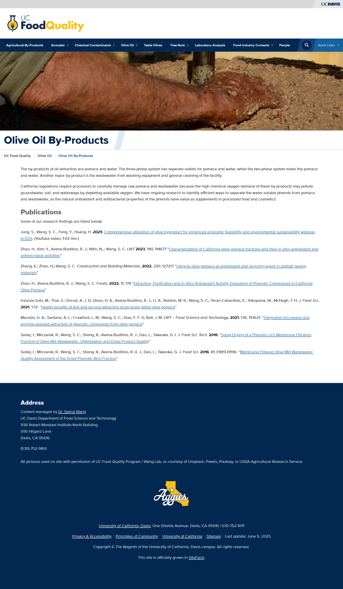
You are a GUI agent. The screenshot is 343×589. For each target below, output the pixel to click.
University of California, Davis (124, 525)
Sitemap (213, 536)
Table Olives (153, 45)
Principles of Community (137, 536)
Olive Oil (127, 45)
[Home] (46, 23)
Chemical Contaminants (93, 45)
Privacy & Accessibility (92, 536)
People (284, 45)
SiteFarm (196, 557)
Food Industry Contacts (251, 45)
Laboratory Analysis (210, 45)
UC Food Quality (17, 155)
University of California (182, 536)
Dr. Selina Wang (72, 411)
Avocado (58, 45)
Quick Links (326, 45)
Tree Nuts (177, 45)
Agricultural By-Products (24, 45)
